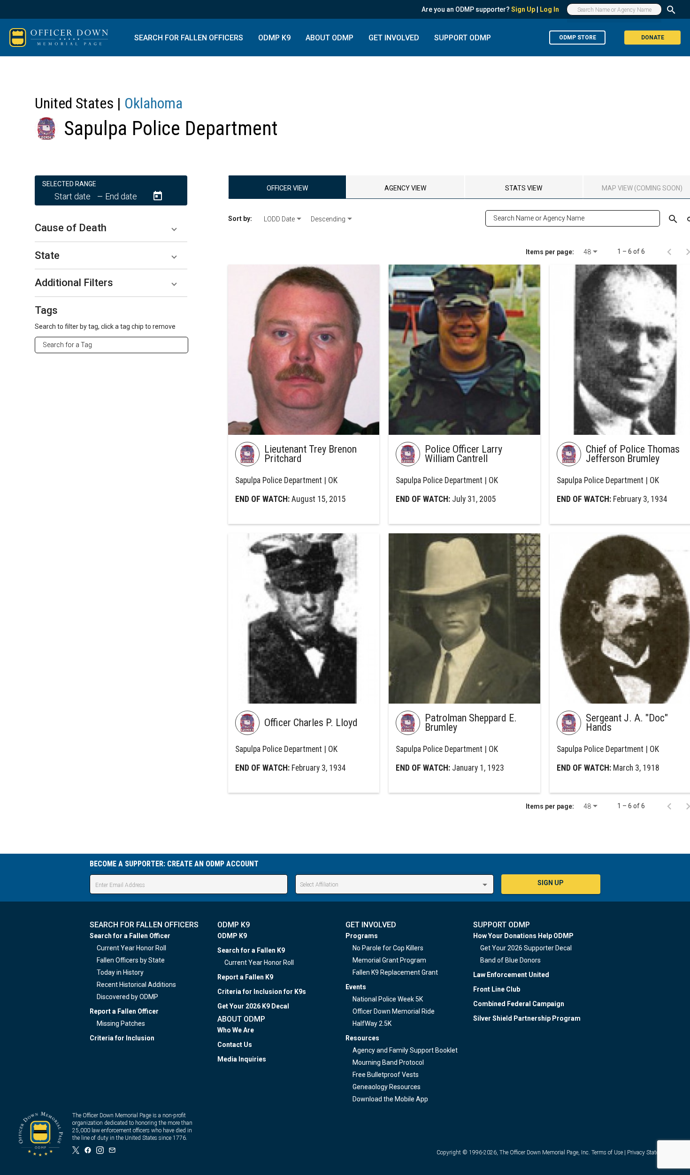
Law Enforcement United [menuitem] (511, 974)
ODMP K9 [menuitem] (232, 936)
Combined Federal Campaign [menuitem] (518, 1004)
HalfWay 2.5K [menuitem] (372, 1023)
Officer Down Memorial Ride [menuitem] (394, 1011)
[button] (111, 228)
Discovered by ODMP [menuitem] (127, 997)
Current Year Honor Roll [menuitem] (131, 948)
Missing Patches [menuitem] (121, 1023)
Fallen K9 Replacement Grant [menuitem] (395, 972)
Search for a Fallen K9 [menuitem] (251, 950)
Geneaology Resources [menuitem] (387, 1087)
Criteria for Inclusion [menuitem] (122, 1038)
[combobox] (115, 344)
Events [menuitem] (355, 987)
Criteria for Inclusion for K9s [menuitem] (261, 991)
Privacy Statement (649, 1152)
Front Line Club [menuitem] (496, 989)
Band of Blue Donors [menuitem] (510, 960)
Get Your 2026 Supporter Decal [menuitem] (526, 948)
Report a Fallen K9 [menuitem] (245, 977)
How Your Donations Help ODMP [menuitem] (523, 936)
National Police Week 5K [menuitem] (388, 999)
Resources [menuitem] (362, 1038)
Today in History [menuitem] (120, 972)
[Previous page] (669, 251)
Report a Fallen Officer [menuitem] (124, 1011)
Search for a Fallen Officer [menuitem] (130, 936)
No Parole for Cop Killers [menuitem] (388, 948)
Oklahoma (153, 103)
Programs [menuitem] (361, 936)
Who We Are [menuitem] (235, 1030)
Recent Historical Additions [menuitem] (136, 984)
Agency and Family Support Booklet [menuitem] (405, 1050)
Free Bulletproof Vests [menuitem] (386, 1074)
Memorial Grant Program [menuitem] (389, 960)
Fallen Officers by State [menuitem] (131, 960)
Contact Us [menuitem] (234, 1044)
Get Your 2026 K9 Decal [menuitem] (253, 1006)
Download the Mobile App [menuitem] (390, 1099)
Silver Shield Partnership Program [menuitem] (527, 1018)
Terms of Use (607, 1152)
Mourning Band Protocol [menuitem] (388, 1062)
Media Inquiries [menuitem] (241, 1059)
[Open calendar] (157, 196)
